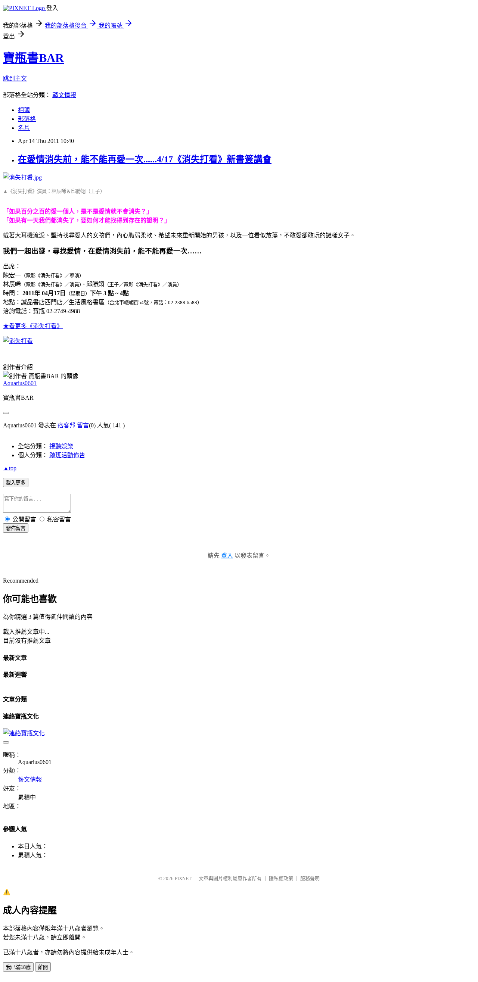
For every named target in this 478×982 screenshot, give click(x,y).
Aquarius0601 (20, 383)
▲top (9, 468)
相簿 (24, 110)
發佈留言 (15, 528)
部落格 (27, 119)
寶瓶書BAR (33, 58)
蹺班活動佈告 (67, 455)
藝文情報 (64, 95)
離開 (43, 967)
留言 (83, 425)
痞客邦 (66, 425)
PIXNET (183, 878)
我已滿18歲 (18, 967)
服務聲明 (310, 878)
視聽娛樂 (61, 446)
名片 (24, 128)
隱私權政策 (281, 878)
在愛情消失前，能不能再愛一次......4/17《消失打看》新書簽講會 (144, 159)
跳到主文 (15, 78)
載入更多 (15, 483)
